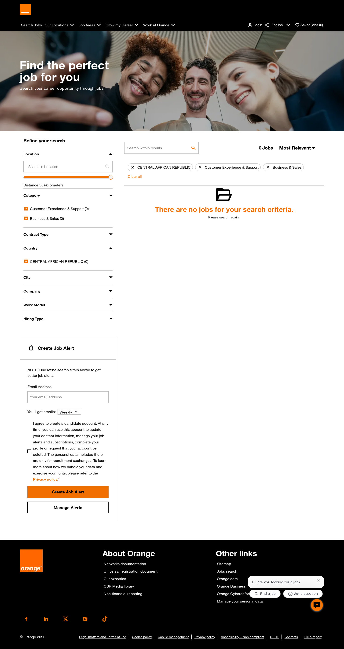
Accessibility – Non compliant (242, 637)
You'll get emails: (41, 411)
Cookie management (173, 637)
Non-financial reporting (123, 593)
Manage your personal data (240, 601)
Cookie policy (142, 637)
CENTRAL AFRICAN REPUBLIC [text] (59, 261)
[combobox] (68, 166)
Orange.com (227, 578)
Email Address (39, 386)
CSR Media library (119, 586)
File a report (313, 637)
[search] (193, 148)
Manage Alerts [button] (68, 507)
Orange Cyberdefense (235, 593)
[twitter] (65, 618)
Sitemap (224, 563)
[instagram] (85, 618)
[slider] (110, 177)
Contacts (291, 637)
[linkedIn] (45, 618)
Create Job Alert (68, 491)
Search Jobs (31, 25)
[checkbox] (26, 208)
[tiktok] (104, 618)
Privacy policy (204, 637)
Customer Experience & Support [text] (59, 208)
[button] (255, 25)
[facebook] (26, 618)
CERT (274, 637)
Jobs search (227, 571)
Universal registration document (130, 571)
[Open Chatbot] (317, 605)
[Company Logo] (25, 9)
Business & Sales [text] (47, 218)
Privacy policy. (45, 479)
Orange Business (231, 586)
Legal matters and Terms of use (102, 637)
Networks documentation (125, 563)
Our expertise (115, 578)
